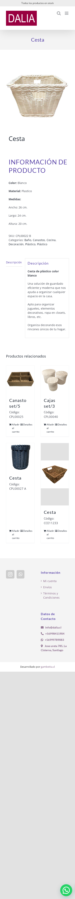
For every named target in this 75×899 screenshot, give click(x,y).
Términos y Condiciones (51, 595)
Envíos (47, 587)
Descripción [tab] (14, 262)
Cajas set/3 (49, 403)
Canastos (39, 240)
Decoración (16, 244)
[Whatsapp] (20, 574)
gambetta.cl (48, 666)
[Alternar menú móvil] (67, 13)
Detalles (27, 424)
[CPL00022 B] (37, 93)
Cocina (51, 240)
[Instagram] (10, 574)
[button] (66, 890)
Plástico (30, 244)
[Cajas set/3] (55, 380)
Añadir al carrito (15, 428)
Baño (27, 240)
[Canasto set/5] (20, 380)
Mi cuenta (50, 581)
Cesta (15, 478)
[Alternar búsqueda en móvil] (59, 13)
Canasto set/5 (17, 403)
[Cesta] (20, 457)
